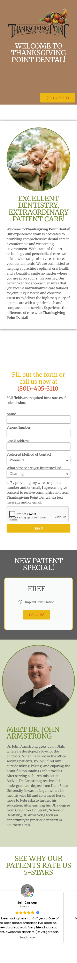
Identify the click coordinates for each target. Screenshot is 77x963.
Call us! (36, 615)
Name (11, 414)
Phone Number (18, 427)
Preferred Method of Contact (29, 454)
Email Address (18, 441)
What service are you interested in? (34, 468)
